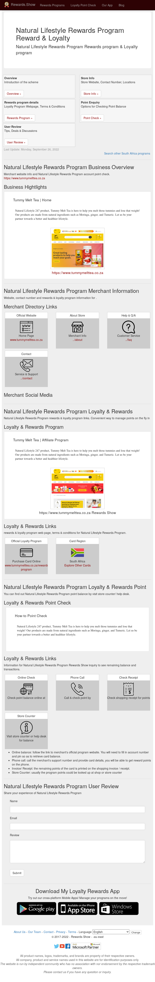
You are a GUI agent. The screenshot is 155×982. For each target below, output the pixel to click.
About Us (19, 932)
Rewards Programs (52, 5)
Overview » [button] (14, 94)
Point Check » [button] (92, 118)
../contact (26, 378)
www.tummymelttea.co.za (26, 340)
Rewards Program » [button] (19, 118)
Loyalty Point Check (83, 5)
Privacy (60, 932)
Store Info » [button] (91, 94)
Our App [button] (107, 5)
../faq (128, 340)
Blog (121, 5)
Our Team (34, 932)
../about (77, 340)
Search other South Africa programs (127, 153)
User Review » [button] (16, 142)
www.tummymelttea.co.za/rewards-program (27, 567)
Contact (48, 932)
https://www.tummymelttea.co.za (24, 178)
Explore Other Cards (77, 565)
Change (135, 932)
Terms (72, 932)
